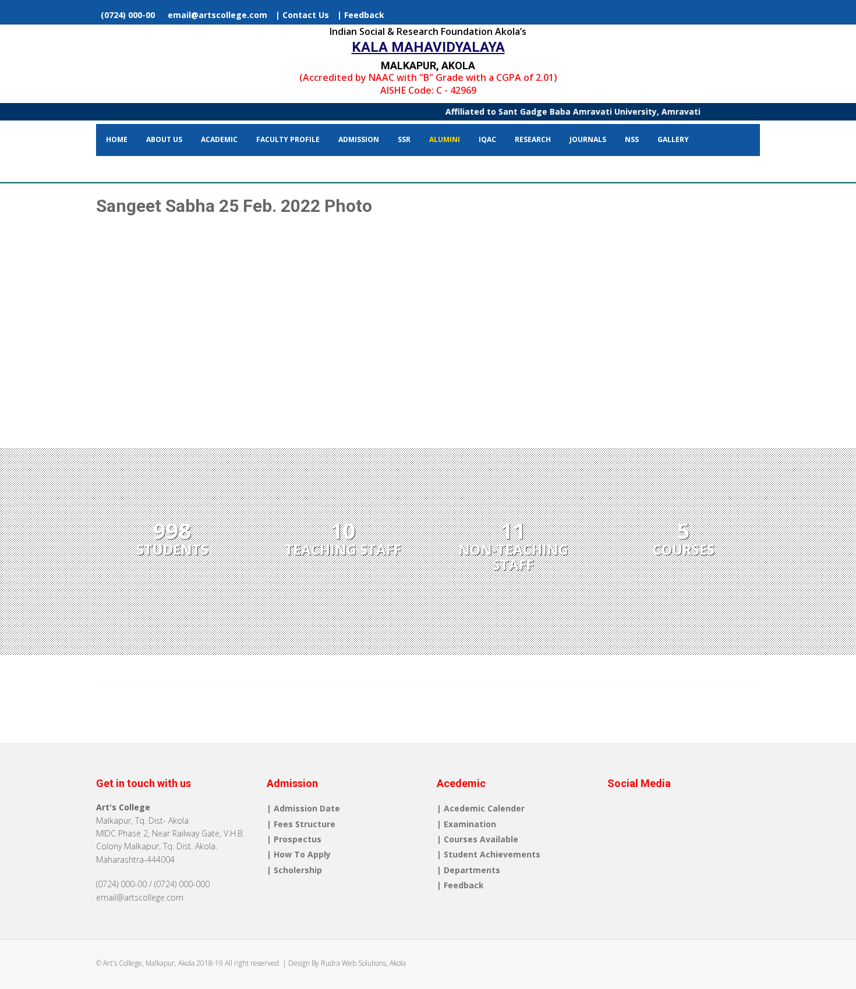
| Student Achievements (488, 854)
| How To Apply (299, 854)
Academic (219, 139)
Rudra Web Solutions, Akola (363, 963)
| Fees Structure (301, 824)
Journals (588, 139)
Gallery (673, 139)
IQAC (487, 139)
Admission (358, 139)
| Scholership (294, 869)
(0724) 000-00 (126, 14)
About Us (164, 139)
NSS (632, 139)
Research (533, 139)
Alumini (444, 139)
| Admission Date (303, 808)
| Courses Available (477, 839)
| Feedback (360, 14)
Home (117, 139)
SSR (404, 139)
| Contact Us (302, 14)
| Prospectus (294, 839)
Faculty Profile (288, 139)
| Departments (468, 869)
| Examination (466, 824)
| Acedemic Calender (481, 808)
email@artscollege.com (215, 14)
